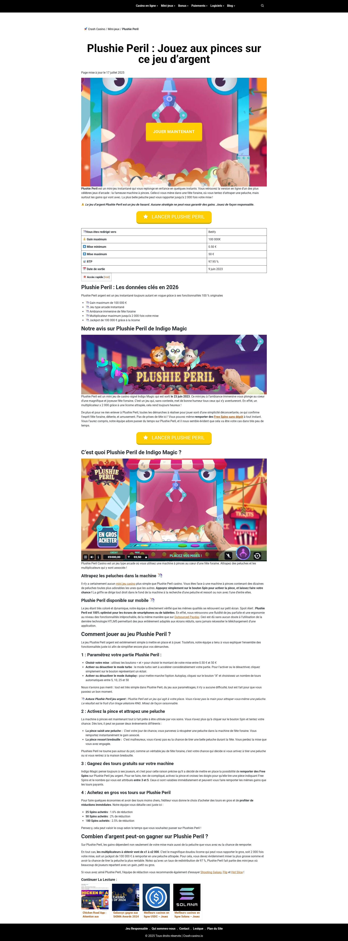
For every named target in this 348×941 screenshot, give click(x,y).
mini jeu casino (125, 583)
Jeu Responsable (136, 928)
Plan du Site (215, 928)
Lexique (198, 928)
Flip (225, 872)
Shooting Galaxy (210, 872)
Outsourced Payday (186, 617)
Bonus (182, 5)
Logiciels (216, 5)
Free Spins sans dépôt (228, 416)
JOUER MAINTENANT (174, 131)
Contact (184, 928)
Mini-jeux (167, 5)
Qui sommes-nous (163, 928)
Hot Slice (237, 872)
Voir (106, 277)
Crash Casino (96, 29)
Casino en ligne (146, 5)
